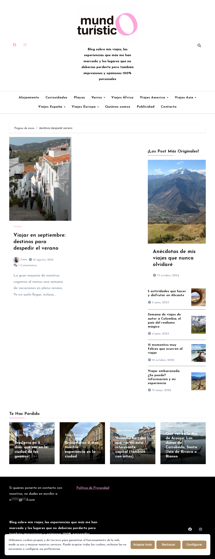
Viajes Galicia (175, 426)
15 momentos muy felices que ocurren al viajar (165, 349)
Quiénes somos (117, 106)
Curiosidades (56, 97)
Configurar (194, 544)
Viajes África (122, 97)
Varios (97, 97)
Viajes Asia (184, 97)
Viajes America (153, 97)
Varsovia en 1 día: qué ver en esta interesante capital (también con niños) (131, 447)
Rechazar (168, 544)
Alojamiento (29, 97)
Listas (17, 226)
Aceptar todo (142, 544)
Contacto (169, 106)
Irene (24, 259)
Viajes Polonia (23, 435)
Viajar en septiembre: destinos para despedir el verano (39, 242)
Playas (79, 97)
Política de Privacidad (92, 488)
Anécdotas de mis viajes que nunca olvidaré (174, 258)
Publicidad (146, 106)
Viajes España (50, 106)
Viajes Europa (84, 106)
